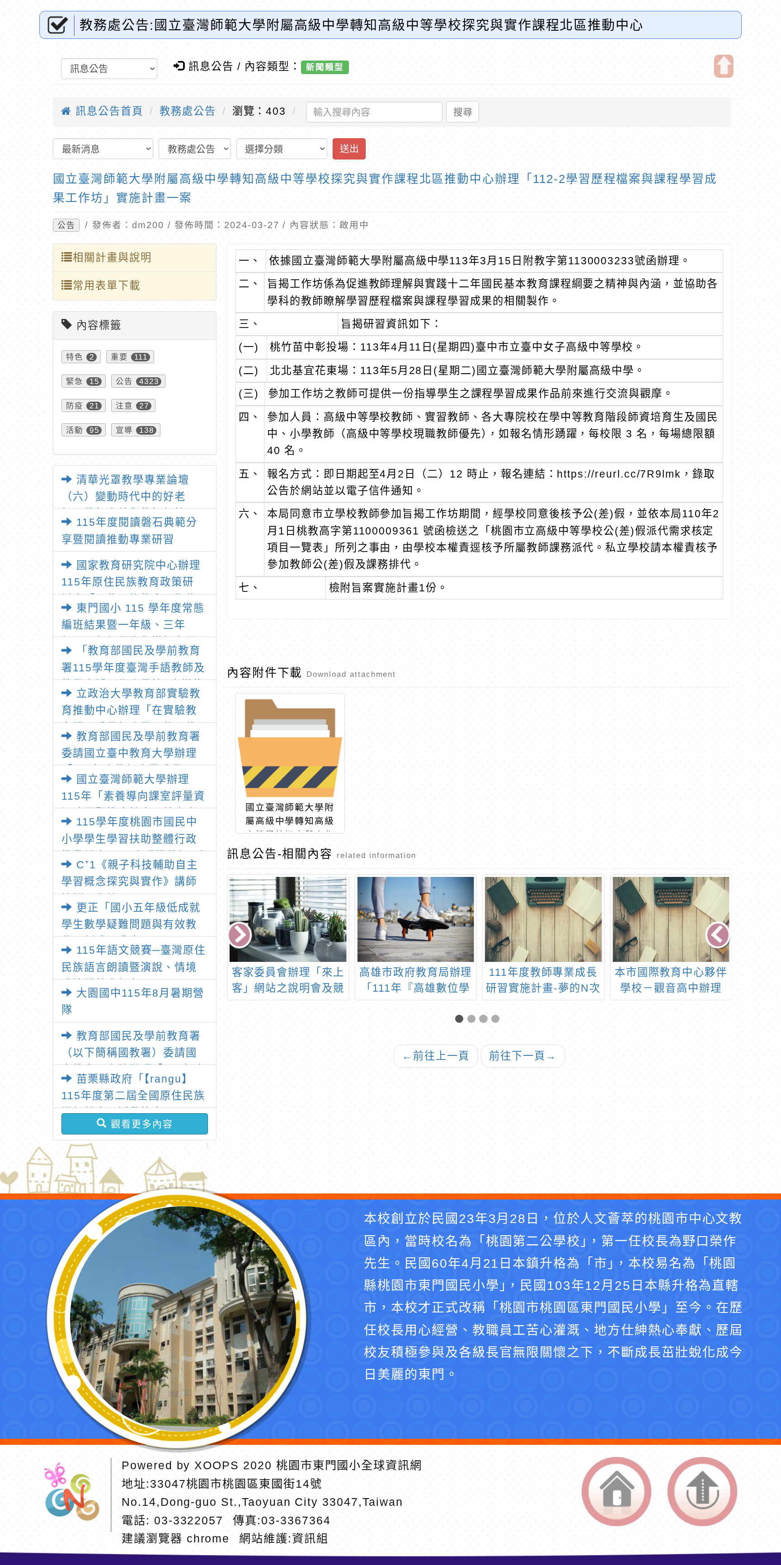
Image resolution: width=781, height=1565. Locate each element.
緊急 (74, 381)
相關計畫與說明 (112, 257)
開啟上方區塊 (724, 66)
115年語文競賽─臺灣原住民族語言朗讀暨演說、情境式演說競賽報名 (133, 967)
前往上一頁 (436, 1056)
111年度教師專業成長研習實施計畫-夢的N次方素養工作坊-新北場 (415, 988)
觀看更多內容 (140, 1124)
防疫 (74, 405)
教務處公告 (188, 111)
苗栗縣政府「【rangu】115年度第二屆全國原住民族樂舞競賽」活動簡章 (133, 1096)
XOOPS (216, 1465)
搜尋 (462, 112)
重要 (119, 356)
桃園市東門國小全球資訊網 (349, 1465)
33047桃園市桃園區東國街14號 (236, 1483)
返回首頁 (616, 1491)
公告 (66, 225)
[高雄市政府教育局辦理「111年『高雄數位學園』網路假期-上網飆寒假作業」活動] (287, 919)
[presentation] (240, 936)
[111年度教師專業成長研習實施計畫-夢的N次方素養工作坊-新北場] (415, 919)
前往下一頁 (523, 1056)
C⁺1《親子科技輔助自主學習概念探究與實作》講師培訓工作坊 (129, 881)
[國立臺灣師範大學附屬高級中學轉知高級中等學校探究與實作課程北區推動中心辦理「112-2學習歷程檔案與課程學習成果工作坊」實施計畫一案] (290, 748)
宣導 (124, 430)
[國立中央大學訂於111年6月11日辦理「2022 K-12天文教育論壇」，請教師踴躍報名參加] (670, 919)
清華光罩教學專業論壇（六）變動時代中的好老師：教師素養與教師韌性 (125, 497)
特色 (74, 356)
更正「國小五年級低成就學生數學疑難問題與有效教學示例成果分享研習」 (130, 924)
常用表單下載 (107, 285)
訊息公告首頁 (107, 111)
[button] (461, 1019)
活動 (74, 430)
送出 (349, 148)
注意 (124, 405)
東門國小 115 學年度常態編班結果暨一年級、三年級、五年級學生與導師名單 (132, 625)
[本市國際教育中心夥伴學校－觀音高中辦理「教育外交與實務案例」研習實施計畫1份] (543, 919)
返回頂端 (702, 1491)
